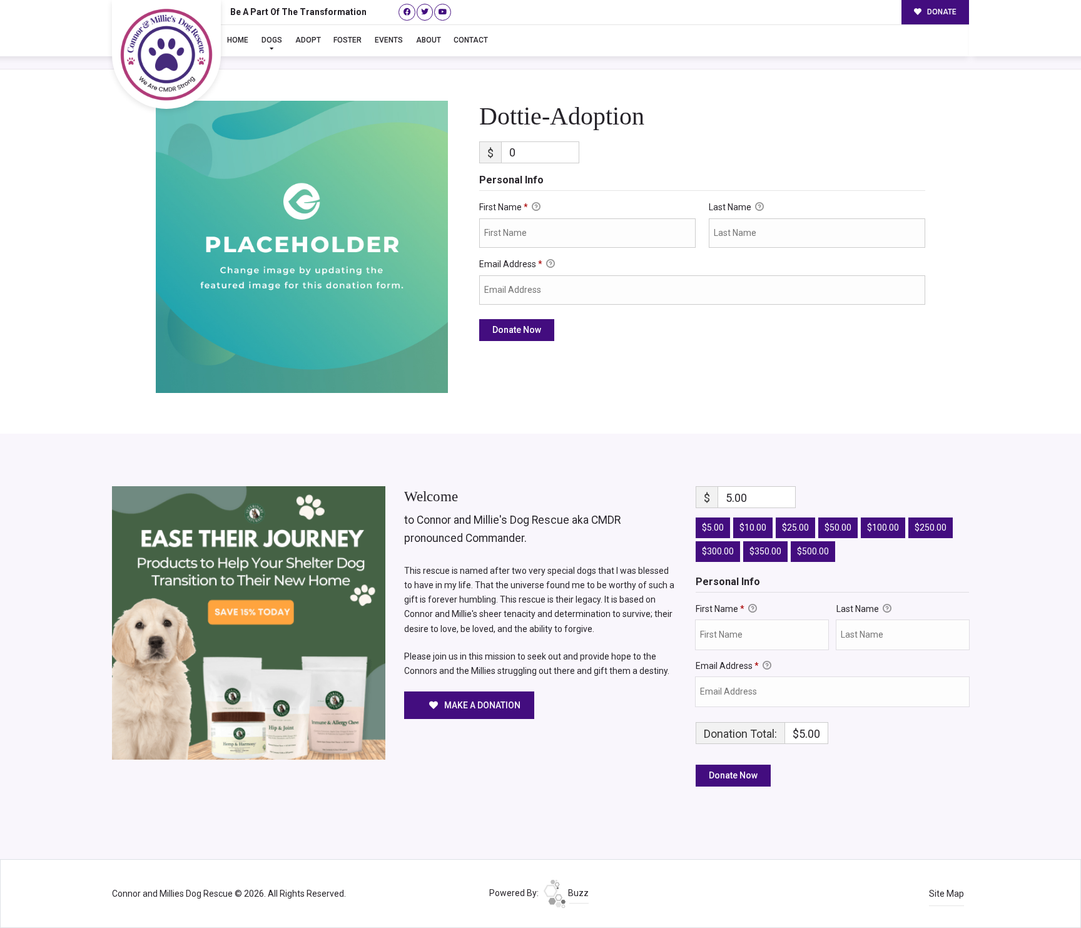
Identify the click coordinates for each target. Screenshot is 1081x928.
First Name (503, 207)
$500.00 (813, 551)
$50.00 (838, 528)
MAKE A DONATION (481, 705)
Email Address (510, 264)
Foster (347, 40)
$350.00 (765, 551)
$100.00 (883, 528)
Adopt (308, 40)
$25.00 (795, 528)
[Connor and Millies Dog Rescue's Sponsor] (248, 622)
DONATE (941, 12)
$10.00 (752, 528)
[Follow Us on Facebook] (406, 12)
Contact (471, 40)
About (428, 40)
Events (389, 40)
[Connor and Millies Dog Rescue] (166, 54)
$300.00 (718, 551)
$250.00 (931, 528)
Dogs (271, 40)
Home (237, 40)
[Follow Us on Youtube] (442, 12)
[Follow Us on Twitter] (425, 12)
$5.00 (713, 528)
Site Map (946, 894)
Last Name (731, 207)
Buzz (577, 893)
